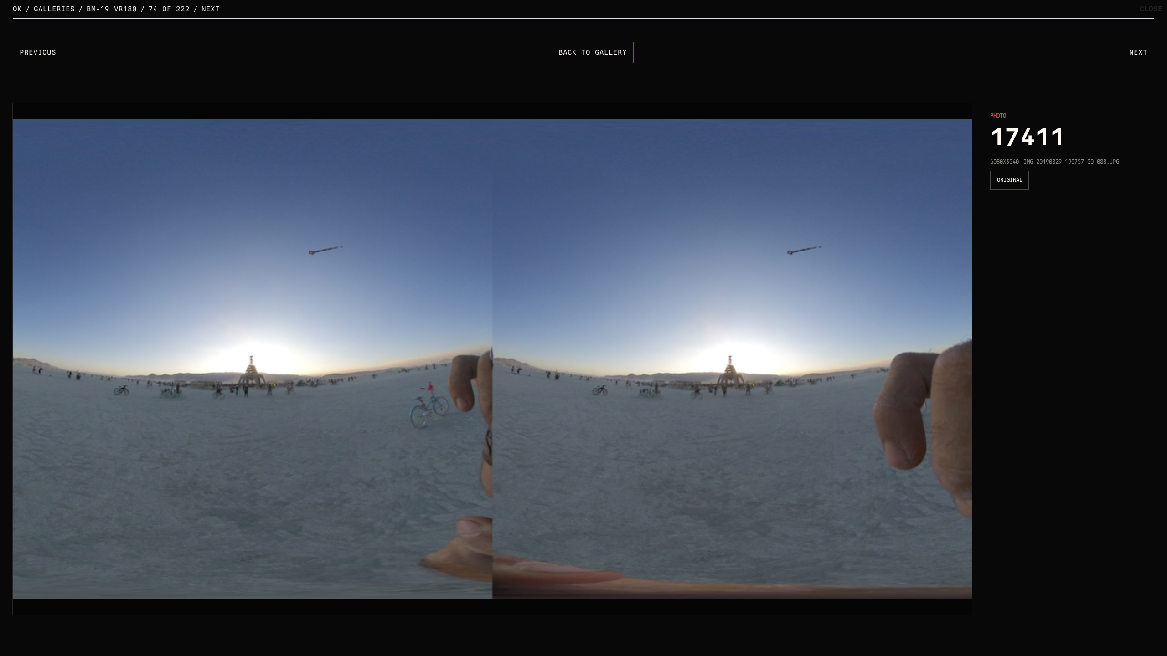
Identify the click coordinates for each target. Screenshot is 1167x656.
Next (210, 9)
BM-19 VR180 (112, 9)
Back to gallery (592, 52)
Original (1009, 179)
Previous (38, 52)
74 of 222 (169, 9)
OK (17, 9)
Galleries (54, 9)
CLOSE (1151, 9)
